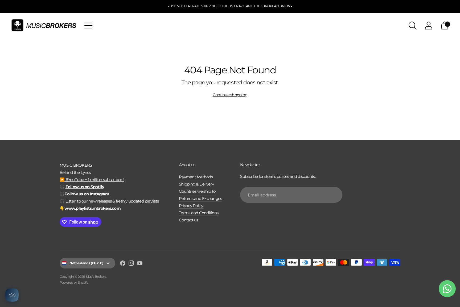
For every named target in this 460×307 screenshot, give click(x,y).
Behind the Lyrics (75, 172)
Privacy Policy (191, 205)
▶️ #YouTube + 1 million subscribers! (92, 179)
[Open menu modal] (88, 25)
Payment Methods (196, 176)
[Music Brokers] (44, 25)
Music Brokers (96, 277)
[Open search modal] (412, 25)
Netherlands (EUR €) (86, 263)
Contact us (188, 219)
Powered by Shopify (74, 282)
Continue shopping (230, 94)
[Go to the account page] (428, 25)
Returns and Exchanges (200, 198)
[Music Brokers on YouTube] (140, 264)
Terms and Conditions (198, 212)
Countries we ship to (197, 191)
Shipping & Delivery (196, 184)
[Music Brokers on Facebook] (123, 264)
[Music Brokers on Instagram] (131, 264)
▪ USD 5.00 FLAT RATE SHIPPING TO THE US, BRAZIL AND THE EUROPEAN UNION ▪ (230, 6)
